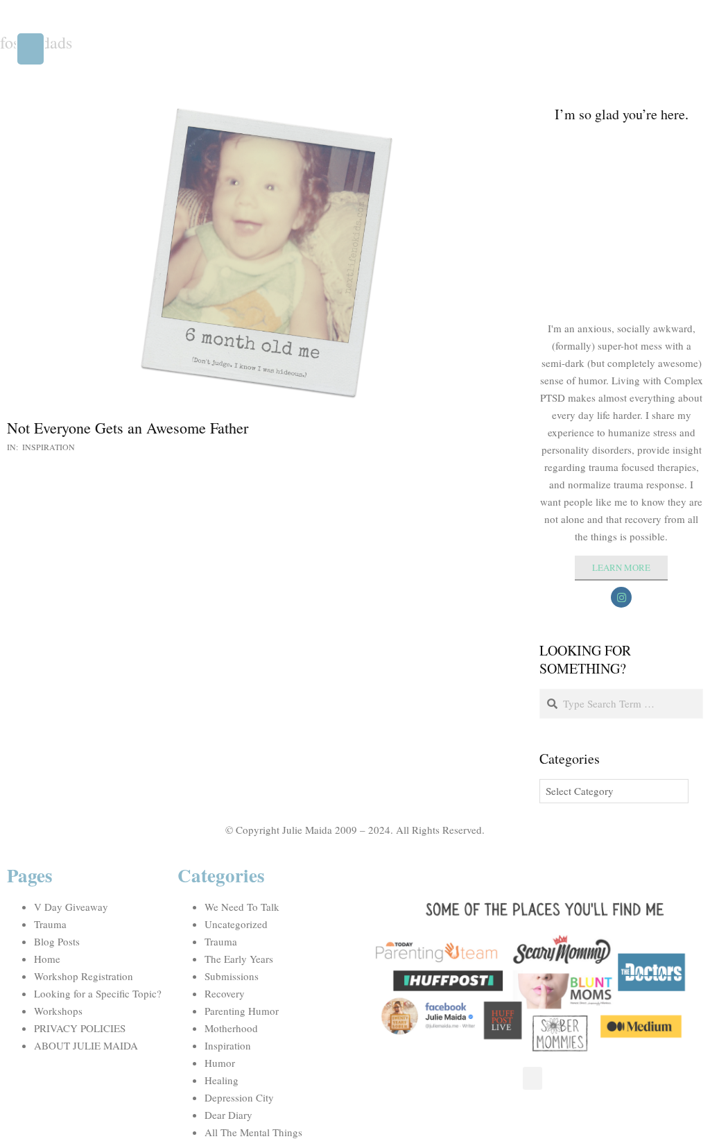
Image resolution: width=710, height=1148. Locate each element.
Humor (220, 1063)
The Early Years (239, 959)
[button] (30, 49)
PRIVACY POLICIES (79, 1028)
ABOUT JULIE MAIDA (86, 1045)
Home (47, 959)
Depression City (239, 1097)
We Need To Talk (242, 907)
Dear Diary (228, 1115)
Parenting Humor (242, 1011)
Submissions (232, 976)
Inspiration (48, 446)
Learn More (621, 567)
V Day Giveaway (71, 907)
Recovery (225, 993)
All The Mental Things (253, 1132)
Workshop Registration (83, 976)
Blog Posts (57, 941)
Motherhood (231, 1028)
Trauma (50, 924)
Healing (222, 1080)
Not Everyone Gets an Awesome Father (127, 428)
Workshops (58, 1011)
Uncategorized (236, 924)
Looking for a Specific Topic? (98, 993)
